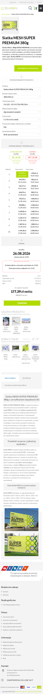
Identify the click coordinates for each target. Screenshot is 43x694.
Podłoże (5, 86)
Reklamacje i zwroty (9, 648)
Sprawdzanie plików (9, 131)
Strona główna (6, 14)
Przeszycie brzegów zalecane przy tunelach (16, 124)
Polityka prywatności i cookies (12, 655)
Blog (4, 658)
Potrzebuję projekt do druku (11, 605)
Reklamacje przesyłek (9, 652)
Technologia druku (8, 101)
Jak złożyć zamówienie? (10, 620)
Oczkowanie (6, 116)
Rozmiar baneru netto (9, 94)
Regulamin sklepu (8, 645)
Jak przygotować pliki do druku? (12, 627)
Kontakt (39, 2)
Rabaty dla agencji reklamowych (12, 642)
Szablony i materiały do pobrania (12, 630)
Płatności (5, 595)
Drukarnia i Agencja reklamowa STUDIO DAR (28, 691)
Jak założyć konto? (8, 617)
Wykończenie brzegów (9, 109)
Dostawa (5, 592)
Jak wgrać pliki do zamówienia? (12, 623)
